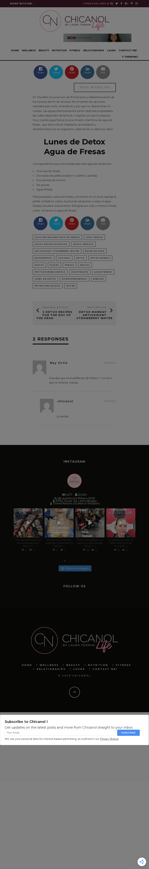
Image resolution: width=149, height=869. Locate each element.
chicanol (64, 258)
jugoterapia (79, 272)
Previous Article (55, 307)
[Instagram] (39, 534)
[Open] (28, 522)
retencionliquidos (48, 286)
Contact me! (128, 50)
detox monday (100, 258)
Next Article (96, 307)
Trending (131, 56)
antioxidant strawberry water (57, 251)
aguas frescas (83, 244)
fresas (69, 265)
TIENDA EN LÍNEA (95, 3)
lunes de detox (45, 279)
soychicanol (28, 511)
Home (15, 50)
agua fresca (94, 237)
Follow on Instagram (77, 568)
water (70, 286)
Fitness (74, 50)
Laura (111, 50)
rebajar (98, 279)
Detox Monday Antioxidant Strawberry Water (94, 315)
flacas (54, 265)
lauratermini (103, 272)
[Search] (111, 3)
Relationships (93, 50)
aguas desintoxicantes (51, 244)
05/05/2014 (110, 362)
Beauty (44, 50)
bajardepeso (43, 258)
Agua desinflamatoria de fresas (57, 237)
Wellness (29, 50)
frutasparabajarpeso (50, 272)
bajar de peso (94, 251)
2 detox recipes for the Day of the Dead (54, 315)
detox (80, 258)
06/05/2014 (110, 401)
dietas (39, 265)
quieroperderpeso (74, 279)
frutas (85, 265)
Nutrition (59, 50)
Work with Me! (21, 3)
